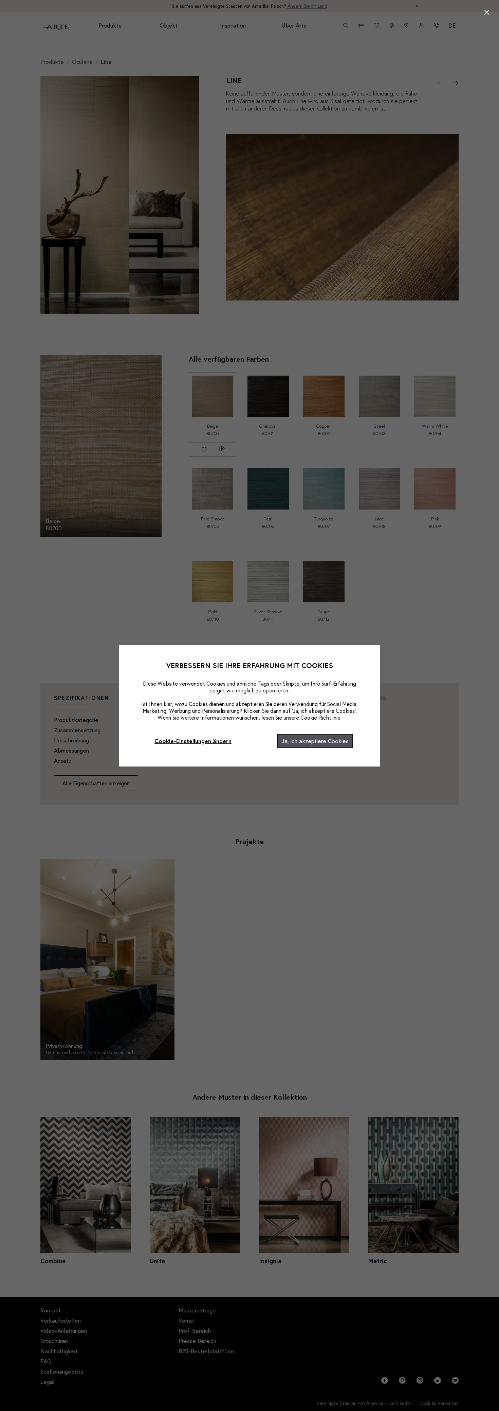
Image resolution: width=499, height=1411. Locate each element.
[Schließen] (486, 12)
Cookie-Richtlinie (320, 717)
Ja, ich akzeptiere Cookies (315, 741)
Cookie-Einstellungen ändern (193, 741)
